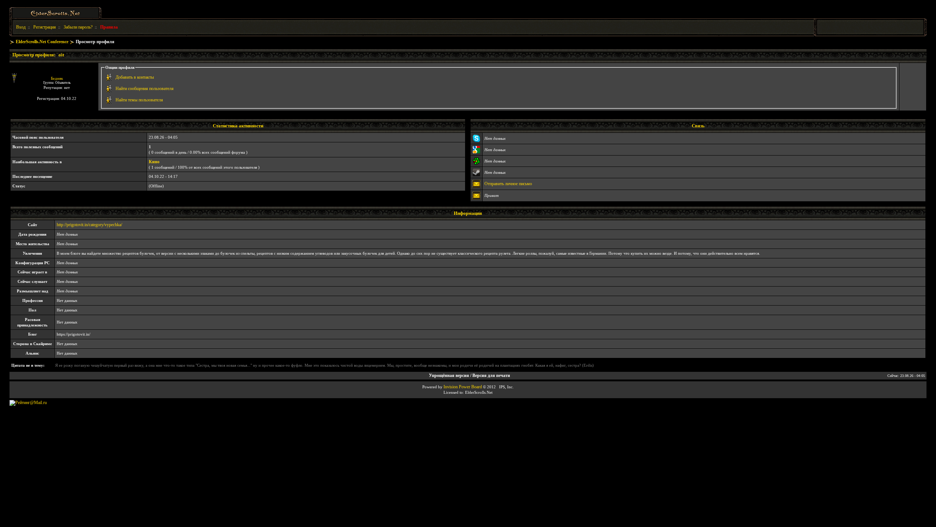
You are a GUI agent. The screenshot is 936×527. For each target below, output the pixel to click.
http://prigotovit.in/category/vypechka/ (89, 224)
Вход (21, 27)
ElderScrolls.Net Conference (42, 41)
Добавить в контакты (135, 77)
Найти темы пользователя (139, 99)
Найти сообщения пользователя (145, 88)
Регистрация (44, 27)
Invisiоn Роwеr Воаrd (463, 386)
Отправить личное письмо (508, 183)
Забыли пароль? (78, 27)
